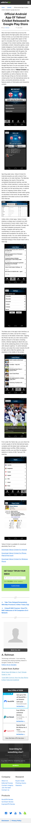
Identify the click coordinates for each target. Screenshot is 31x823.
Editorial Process (7, 783)
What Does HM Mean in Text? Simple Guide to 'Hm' (14, 673)
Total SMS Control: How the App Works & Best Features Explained (15, 679)
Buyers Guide (19, 781)
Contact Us (5, 790)
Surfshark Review (7, 802)
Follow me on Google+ (9, 665)
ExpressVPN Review (8, 804)
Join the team (6, 787)
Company (6, 777)
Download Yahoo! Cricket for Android (14, 549)
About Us (5, 781)
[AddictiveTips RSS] (20, 813)
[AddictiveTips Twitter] (11, 813)
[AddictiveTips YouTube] (15, 813)
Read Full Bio (15, 650)
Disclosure (5, 820)
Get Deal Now (20, 706)
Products (6, 795)
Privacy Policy (16, 820)
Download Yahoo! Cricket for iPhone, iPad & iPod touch (14, 554)
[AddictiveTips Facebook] (6, 813)
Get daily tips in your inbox (14, 572)
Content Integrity (7, 785)
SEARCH (16, 765)
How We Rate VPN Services (14, 738)
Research (19, 777)
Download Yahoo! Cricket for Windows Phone (15, 560)
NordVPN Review (7, 799)
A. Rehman (7, 27)
